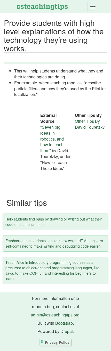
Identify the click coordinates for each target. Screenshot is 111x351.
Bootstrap (64, 323)
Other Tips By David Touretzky (90, 124)
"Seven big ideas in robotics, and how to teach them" (52, 138)
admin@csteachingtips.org (55, 315)
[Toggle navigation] (92, 6)
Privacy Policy (57, 342)
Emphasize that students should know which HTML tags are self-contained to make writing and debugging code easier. (54, 243)
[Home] (42, 6)
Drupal (66, 331)
